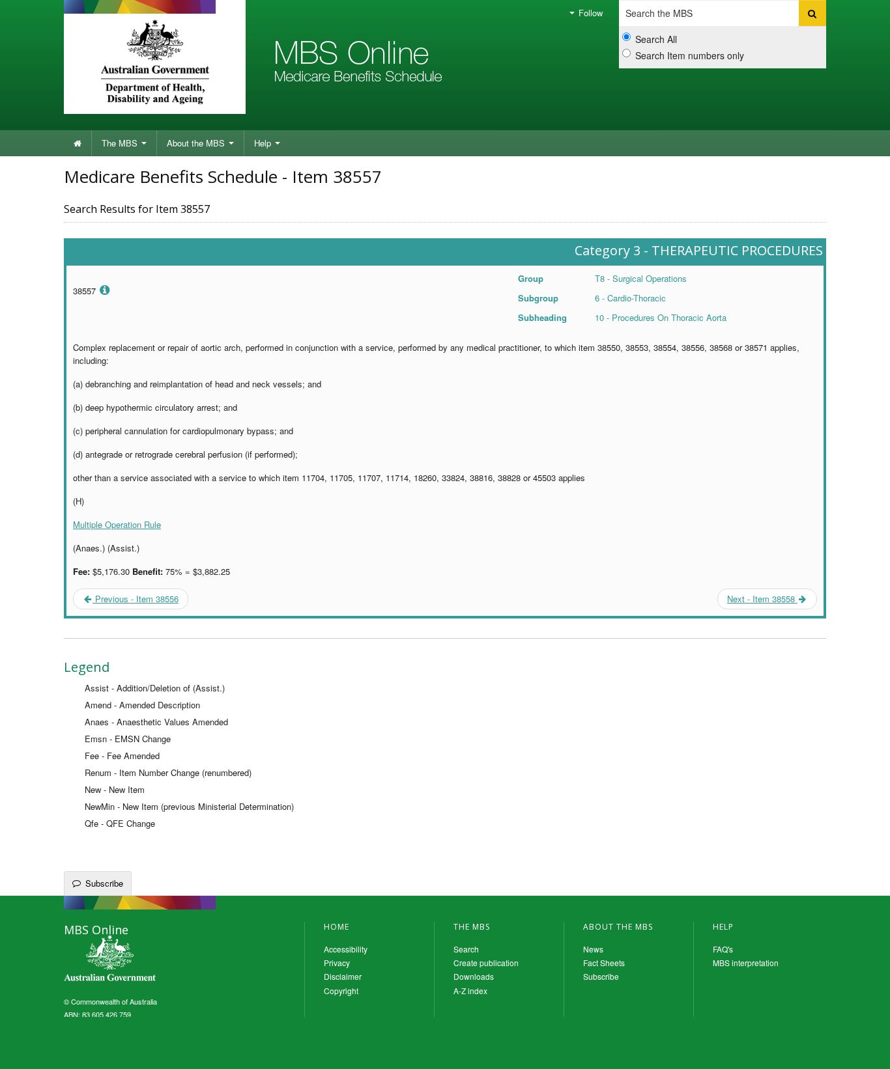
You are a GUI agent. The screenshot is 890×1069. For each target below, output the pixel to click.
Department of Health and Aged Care (155, 62)
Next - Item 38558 (762, 598)
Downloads (473, 976)
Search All (656, 39)
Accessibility (345, 948)
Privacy (337, 962)
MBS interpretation (746, 962)
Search (466, 948)
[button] (864, 1049)
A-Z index (470, 990)
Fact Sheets (604, 962)
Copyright (341, 990)
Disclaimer (343, 976)
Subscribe (104, 883)
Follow (589, 13)
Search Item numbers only (689, 55)
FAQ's (723, 948)
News (593, 948)
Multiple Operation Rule (117, 524)
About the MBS (197, 143)
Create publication (486, 962)
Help (264, 143)
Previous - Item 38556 (136, 598)
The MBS (121, 143)
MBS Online (145, 959)
